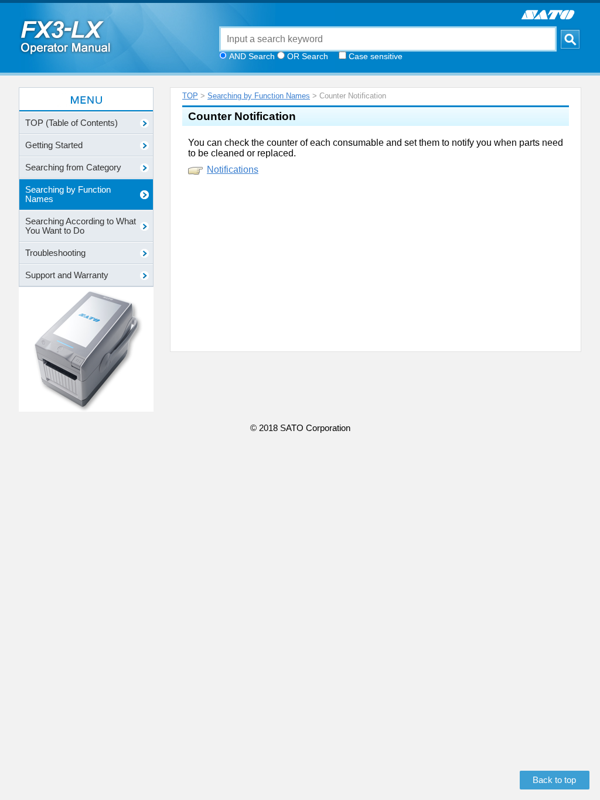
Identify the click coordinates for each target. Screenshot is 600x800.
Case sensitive (376, 56)
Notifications (232, 170)
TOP (190, 95)
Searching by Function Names (258, 95)
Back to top (554, 780)
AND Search (252, 56)
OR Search (307, 56)
